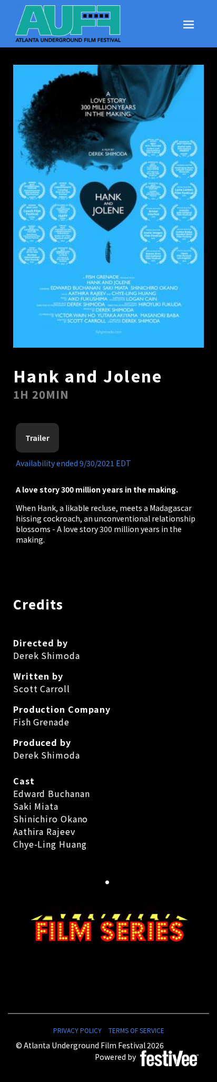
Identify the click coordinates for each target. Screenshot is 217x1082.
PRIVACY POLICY (77, 1030)
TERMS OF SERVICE (136, 1030)
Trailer (37, 437)
